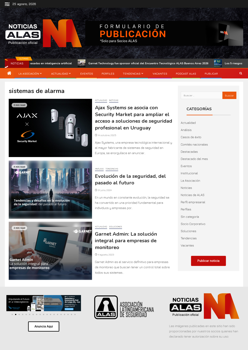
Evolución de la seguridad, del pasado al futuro (130, 179)
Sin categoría (190, 216)
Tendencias (131, 73)
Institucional (189, 173)
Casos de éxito (191, 137)
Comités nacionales (194, 144)
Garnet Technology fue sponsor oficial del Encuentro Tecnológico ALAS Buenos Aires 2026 (129, 63)
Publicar (211, 73)
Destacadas (189, 151)
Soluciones (115, 226)
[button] (11, 303)
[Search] (240, 73)
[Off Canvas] (7, 4)
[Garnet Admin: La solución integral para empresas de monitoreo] (50, 251)
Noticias (113, 100)
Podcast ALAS (186, 73)
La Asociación (28, 73)
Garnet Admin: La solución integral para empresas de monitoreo (126, 241)
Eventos (86, 73)
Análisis (99, 169)
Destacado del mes (194, 159)
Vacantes (160, 73)
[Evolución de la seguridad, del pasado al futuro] (50, 190)
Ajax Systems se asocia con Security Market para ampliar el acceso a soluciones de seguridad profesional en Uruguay (133, 117)
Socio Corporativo (193, 224)
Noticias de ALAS (192, 195)
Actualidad (59, 73)
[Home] (9, 73)
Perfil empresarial (193, 202)
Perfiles (108, 73)
